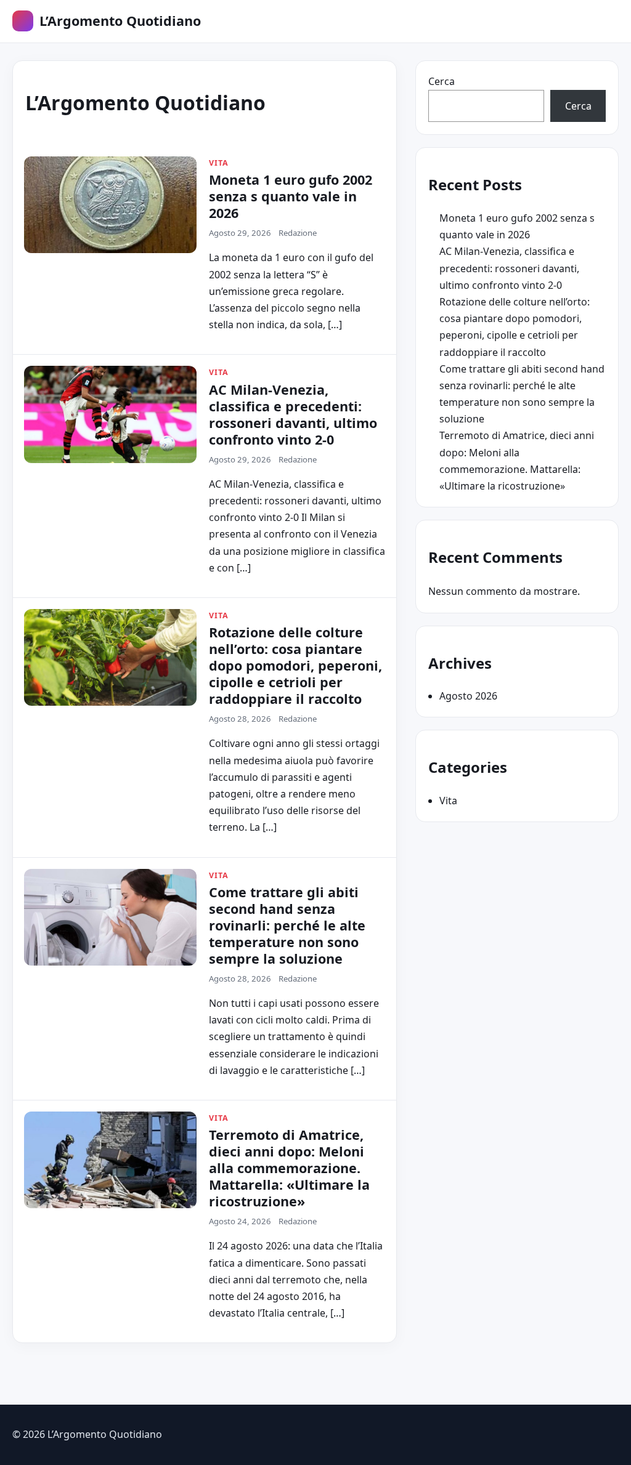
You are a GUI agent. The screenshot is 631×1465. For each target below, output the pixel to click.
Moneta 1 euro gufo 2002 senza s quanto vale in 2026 (290, 196)
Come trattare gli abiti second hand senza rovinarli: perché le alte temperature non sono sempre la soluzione (287, 925)
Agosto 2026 (468, 696)
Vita (448, 800)
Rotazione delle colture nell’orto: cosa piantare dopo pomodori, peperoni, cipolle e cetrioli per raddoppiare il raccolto (295, 665)
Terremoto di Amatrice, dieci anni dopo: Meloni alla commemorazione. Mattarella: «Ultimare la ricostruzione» (289, 1168)
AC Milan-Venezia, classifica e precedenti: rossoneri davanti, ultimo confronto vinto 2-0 (293, 414)
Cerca (441, 81)
